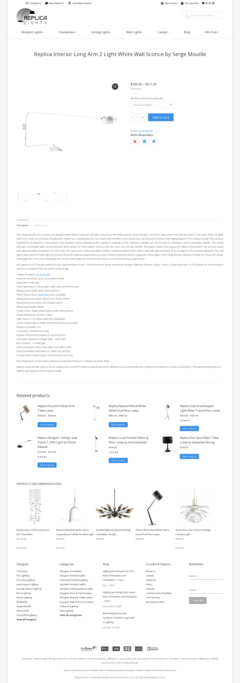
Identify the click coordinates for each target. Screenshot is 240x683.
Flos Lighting (23, 575)
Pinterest (151, 580)
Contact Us (35, 3)
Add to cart (160, 117)
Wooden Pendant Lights (72, 584)
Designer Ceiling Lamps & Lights (76, 588)
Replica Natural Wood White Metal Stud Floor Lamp (127, 408)
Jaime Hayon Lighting (27, 584)
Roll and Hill (23, 610)
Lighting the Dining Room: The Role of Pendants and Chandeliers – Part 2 (118, 576)
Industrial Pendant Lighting (74, 580)
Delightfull (22, 601)
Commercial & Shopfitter (159, 593)
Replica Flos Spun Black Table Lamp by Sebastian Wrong (199, 440)
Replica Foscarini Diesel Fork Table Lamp (56, 408)
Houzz (149, 584)
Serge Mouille (145, 130)
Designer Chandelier (71, 571)
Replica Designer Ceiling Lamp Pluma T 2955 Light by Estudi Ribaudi (57, 442)
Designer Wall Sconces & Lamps (77, 601)
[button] (115, 86)
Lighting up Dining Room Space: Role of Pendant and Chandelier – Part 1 (120, 597)
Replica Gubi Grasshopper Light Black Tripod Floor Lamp (200, 408)
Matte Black (44, 294)
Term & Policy (153, 597)
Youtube (150, 588)
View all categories (71, 615)
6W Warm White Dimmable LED (147, 98)
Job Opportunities (155, 601)
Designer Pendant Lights (73, 575)
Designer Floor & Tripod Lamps (76, 593)
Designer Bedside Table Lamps (76, 597)
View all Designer (27, 619)
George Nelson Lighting (29, 588)
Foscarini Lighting (26, 580)
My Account (171, 3)
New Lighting (66, 610)
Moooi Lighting (24, 597)
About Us (151, 571)
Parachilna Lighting (27, 615)
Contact (150, 575)
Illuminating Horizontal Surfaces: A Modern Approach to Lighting (119, 618)
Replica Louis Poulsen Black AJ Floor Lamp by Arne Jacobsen (128, 440)
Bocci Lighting (24, 593)
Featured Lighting (69, 606)
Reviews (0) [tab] (42, 225)
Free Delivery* (56, 3)
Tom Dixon (22, 571)
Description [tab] (23, 225)
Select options (47, 424)
